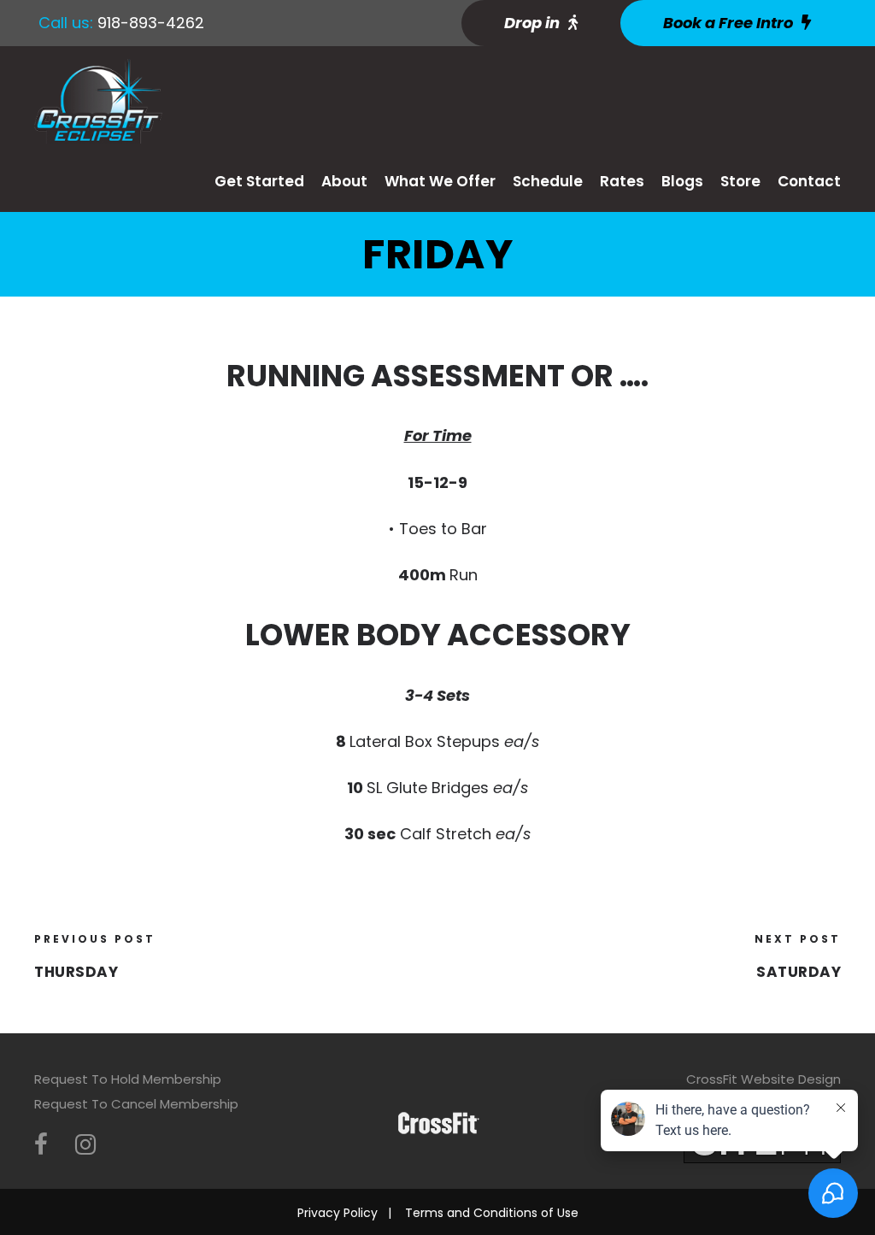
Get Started (259, 181)
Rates (622, 181)
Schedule (548, 181)
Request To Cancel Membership (136, 1104)
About (344, 181)
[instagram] (85, 1144)
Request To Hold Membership (127, 1079)
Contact (809, 181)
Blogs (682, 181)
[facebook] (41, 1144)
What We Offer (440, 181)
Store (740, 181)
